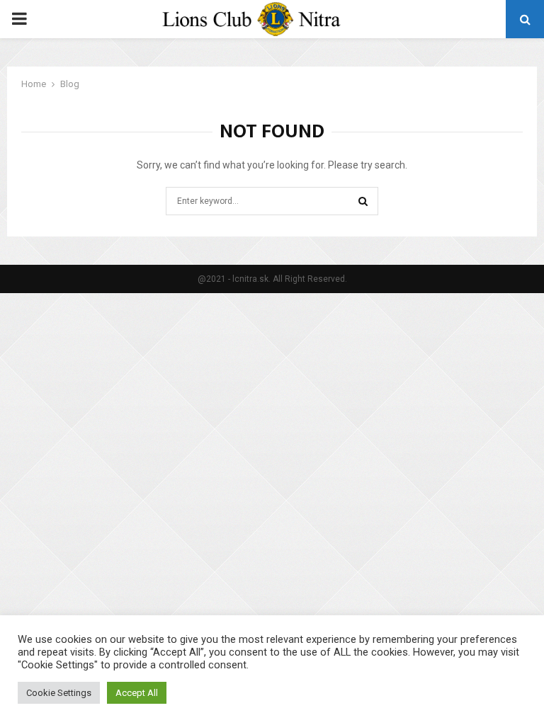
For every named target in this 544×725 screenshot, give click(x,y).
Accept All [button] (136, 692)
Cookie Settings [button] (58, 692)
